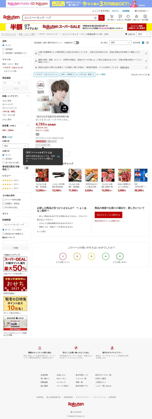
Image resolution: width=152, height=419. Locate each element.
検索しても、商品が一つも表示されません (56, 227)
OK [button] (58, 157)
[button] (141, 11)
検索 (16, 88)
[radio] (3, 45)
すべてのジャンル (9, 34)
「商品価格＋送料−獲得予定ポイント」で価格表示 (53, 43)
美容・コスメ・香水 (27, 34)
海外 (11, 137)
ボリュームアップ (9, 108)
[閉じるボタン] (146, 53)
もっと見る (41, 231)
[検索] (102, 18)
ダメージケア (7, 104)
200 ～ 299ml (7, 130)
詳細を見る (124, 67)
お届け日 (6, 151)
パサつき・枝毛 (8, 111)
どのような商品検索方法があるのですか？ (56, 223)
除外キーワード (8, 238)
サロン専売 (6, 101)
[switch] (26, 168)
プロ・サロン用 (8, 115)
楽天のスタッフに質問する (108, 215)
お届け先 (6, 141)
